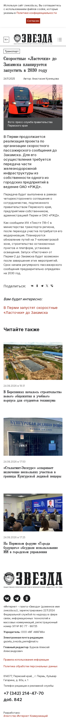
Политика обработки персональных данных (31, 666)
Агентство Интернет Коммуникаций (26, 715)
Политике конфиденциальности (36, 13)
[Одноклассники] (37, 286)
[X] (47, 286)
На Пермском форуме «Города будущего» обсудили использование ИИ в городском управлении (31, 548)
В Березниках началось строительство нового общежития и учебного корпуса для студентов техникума (33, 396)
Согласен (33, 20)
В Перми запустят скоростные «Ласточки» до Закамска (31, 310)
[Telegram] (42, 286)
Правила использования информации (26, 659)
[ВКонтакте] (32, 286)
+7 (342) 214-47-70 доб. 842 (24, 696)
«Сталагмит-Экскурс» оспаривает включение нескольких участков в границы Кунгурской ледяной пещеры (32, 472)
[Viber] (52, 286)
